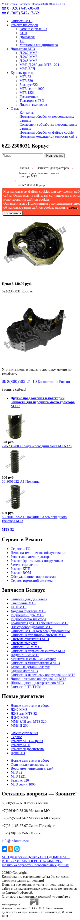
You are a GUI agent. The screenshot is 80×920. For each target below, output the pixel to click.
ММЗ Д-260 (19, 725)
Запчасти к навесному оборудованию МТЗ (43, 675)
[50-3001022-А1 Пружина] (15, 473)
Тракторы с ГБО (32, 100)
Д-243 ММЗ (28, 57)
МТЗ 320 (26, 81)
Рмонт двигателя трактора (30, 557)
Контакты (27, 112)
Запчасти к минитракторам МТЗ (35, 663)
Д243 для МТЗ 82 (24, 713)
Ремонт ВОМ (21, 572)
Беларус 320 (20, 780)
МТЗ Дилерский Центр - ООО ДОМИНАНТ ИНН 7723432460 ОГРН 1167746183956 (36, 859)
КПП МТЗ (18, 607)
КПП (23, 33)
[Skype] (17, 849)
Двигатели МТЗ (23, 49)
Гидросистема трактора (28, 619)
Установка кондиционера (39, 45)
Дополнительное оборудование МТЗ (38, 679)
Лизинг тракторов (33, 104)
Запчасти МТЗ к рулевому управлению (40, 631)
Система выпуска (24, 643)
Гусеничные (29, 96)
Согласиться (12, 213)
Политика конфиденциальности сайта (48, 136)
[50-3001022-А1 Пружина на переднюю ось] (15, 509)
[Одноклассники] (10, 849)
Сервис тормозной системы (32, 580)
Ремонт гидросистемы (27, 749)
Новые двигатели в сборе (30, 705)
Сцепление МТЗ (23, 603)
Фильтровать (54, 155)
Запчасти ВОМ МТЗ (26, 647)
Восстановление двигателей (32, 768)
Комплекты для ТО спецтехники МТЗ (39, 623)
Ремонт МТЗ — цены (27, 741)
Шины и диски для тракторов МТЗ (37, 683)
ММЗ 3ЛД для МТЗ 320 (28, 721)
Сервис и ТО (20, 549)
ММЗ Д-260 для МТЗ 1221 (39, 65)
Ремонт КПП (20, 568)
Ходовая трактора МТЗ (28, 611)
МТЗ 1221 (27, 92)
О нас (15, 108)
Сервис (16, 737)
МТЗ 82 (25, 77)
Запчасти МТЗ (21, 21)
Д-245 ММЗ (28, 61)
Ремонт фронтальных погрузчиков (37, 561)
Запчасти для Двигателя (29, 599)
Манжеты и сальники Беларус (33, 659)
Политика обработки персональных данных (35, 865)
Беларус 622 (29, 84)
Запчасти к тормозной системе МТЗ (38, 651)
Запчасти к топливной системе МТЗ (38, 635)
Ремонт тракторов (24, 25)
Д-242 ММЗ (28, 53)
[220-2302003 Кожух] (15, 438)
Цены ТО (18, 753)
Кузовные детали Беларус (30, 667)
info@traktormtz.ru (15, 841)
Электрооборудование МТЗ (31, 627)
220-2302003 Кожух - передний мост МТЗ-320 (37, 446)
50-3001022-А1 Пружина (21, 481)
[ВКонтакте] (4, 849)
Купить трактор (22, 73)
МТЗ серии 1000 (32, 88)
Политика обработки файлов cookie (47, 132)
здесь (73, 207)
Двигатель (27, 37)
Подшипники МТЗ (25, 655)
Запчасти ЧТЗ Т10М (26, 687)
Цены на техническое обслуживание (38, 553)
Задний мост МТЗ (24, 671)
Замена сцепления (33, 29)
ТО (22, 41)
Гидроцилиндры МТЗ (27, 615)
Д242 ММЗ (19, 709)
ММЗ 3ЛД (27, 69)
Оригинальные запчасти (29, 764)
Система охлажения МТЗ (30, 639)
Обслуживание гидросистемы (33, 576)
